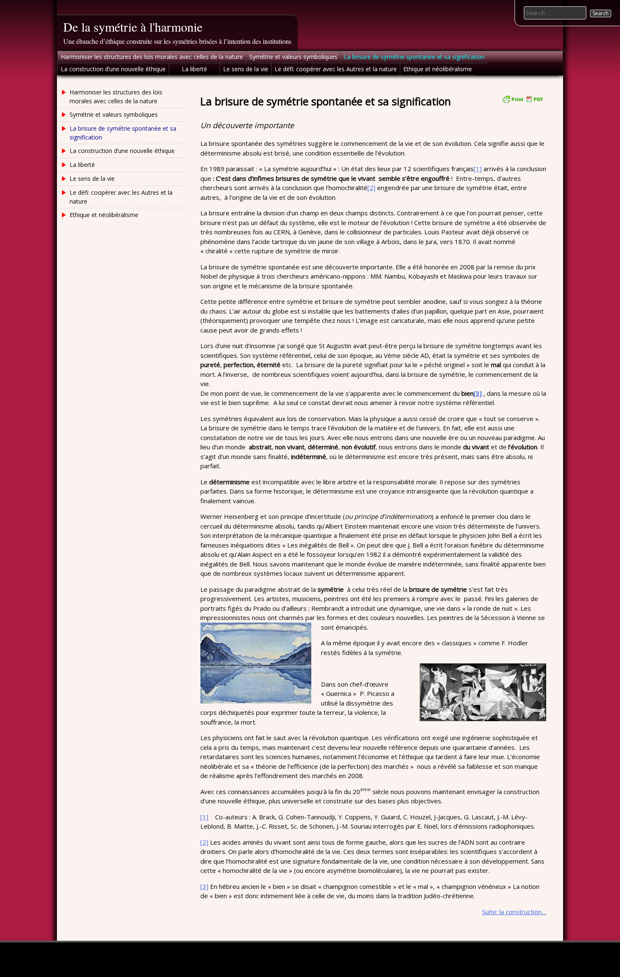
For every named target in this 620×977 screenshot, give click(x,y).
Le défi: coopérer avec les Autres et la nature (336, 69)
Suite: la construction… (514, 911)
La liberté (194, 69)
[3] (204, 886)
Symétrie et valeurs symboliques (293, 57)
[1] (478, 168)
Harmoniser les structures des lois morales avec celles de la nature (152, 57)
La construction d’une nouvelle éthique (113, 69)
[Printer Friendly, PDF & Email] (522, 98)
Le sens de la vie (245, 69)
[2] (371, 187)
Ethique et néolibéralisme (437, 69)
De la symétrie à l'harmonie (132, 26)
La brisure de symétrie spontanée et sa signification (414, 57)
